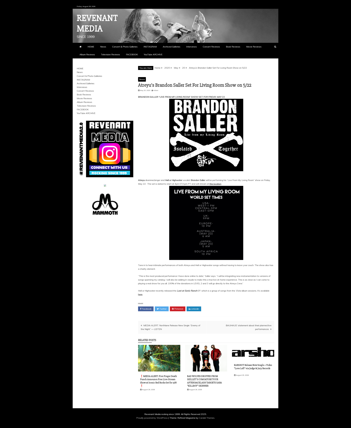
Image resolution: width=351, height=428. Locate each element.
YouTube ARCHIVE (153, 54)
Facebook (146, 308)
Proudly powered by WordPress (152, 417)
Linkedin (194, 308)
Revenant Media (97, 23)
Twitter (163, 308)
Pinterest (178, 308)
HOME (91, 46)
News (103, 46)
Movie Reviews (253, 46)
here (140, 294)
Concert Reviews (211, 46)
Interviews (191, 46)
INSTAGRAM (150, 46)
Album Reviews (87, 54)
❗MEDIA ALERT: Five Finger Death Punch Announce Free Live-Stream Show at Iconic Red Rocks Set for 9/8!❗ (158, 381)
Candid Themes (206, 417)
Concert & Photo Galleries (125, 46)
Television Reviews (110, 54)
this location (215, 183)
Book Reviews (233, 46)
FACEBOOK (132, 54)
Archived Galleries (171, 46)
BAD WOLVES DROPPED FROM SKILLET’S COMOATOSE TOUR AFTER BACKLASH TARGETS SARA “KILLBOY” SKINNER (204, 381)
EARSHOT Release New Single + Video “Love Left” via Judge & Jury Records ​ (253, 368)
